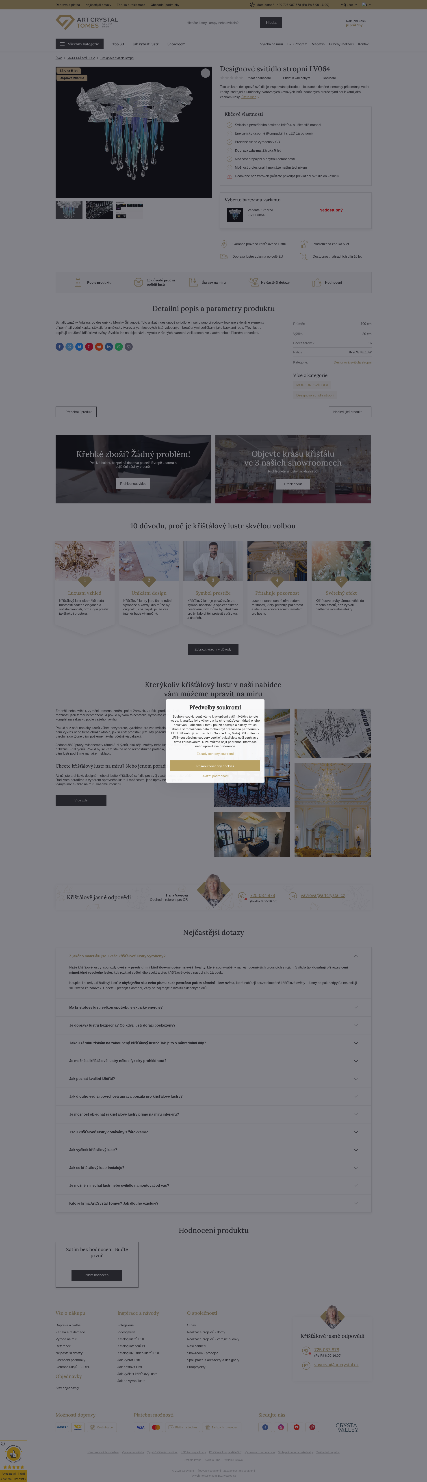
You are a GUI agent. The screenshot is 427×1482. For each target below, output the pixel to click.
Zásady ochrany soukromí (215, 753)
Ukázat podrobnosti (215, 776)
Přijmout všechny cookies (215, 766)
